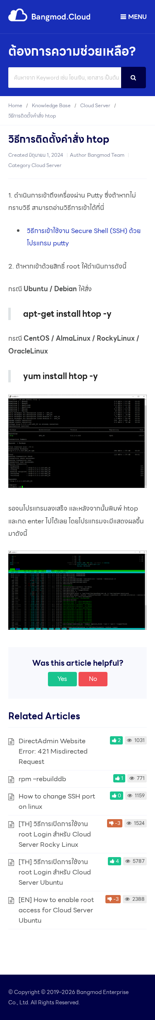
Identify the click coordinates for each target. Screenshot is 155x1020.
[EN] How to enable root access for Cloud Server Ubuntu (56, 910)
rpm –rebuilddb (42, 779)
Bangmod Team (106, 155)
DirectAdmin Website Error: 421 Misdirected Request (53, 751)
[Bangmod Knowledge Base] (49, 20)
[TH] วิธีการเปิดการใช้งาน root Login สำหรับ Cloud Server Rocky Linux (55, 834)
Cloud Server (46, 165)
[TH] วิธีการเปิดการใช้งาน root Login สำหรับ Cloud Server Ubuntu (55, 872)
